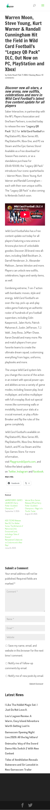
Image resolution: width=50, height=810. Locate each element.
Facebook (38, 471)
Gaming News (35, 75)
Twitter (12, 471)
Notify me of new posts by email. (26, 675)
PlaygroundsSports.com (23, 461)
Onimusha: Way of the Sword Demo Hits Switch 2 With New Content (22, 748)
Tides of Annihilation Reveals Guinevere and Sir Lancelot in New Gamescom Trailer (21, 764)
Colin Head (12, 75)
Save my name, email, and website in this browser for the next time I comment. (24, 650)
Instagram (22, 471)
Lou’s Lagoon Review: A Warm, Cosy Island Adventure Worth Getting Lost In (22, 721)
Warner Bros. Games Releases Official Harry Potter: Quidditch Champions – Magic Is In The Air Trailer (34, 505)
